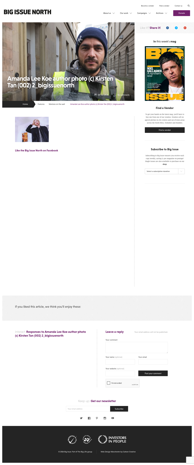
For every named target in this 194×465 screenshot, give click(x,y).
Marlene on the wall (57, 104)
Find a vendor (164, 6)
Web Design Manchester (110, 452)
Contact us (178, 6)
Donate (182, 13)
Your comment (111, 340)
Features (41, 104)
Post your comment (153, 373)
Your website (115, 369)
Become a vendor (147, 6)
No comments (123, 95)
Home (25, 104)
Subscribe (119, 409)
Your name (114, 357)
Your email (142, 357)
